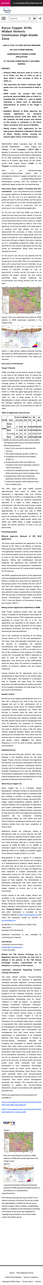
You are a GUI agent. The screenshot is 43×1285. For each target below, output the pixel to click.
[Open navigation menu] (4, 18)
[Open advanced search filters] (34, 18)
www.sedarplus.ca (9, 920)
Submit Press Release (13, 1277)
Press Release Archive (24, 1273)
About (12, 1273)
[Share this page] (40, 18)
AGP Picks (5, 3)
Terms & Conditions (31, 1277)
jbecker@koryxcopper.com (12, 947)
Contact (38, 1282)
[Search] (29, 18)
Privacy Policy (27, 1282)
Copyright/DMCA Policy (11, 1282)
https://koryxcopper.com (28, 915)
